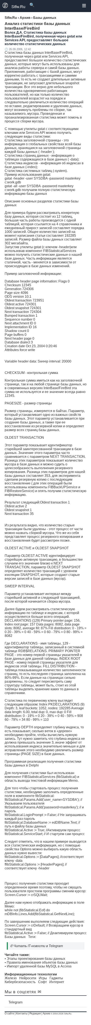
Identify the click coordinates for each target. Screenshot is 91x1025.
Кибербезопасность (20, 982)
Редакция (35, 1013)
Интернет (56, 982)
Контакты (22, 1013)
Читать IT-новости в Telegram (38, 946)
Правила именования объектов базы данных (42, 962)
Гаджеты (56, 978)
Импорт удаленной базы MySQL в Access (39, 966)
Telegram (15, 1002)
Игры (43, 978)
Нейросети (27, 978)
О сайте (9, 1013)
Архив (46, 1013)
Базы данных (15, 937)
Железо (11, 978)
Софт (42, 982)
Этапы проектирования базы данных (36, 958)
